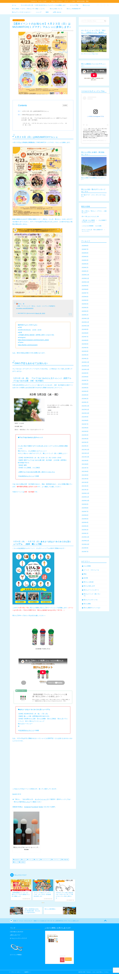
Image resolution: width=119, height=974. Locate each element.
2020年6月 (85, 515)
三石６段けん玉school (16, 931)
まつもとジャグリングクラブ (18, 938)
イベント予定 (74, 5)
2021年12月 (85, 449)
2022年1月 (85, 446)
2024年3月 (85, 351)
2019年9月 (85, 548)
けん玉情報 (87, 566)
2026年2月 (85, 267)
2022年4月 (85, 435)
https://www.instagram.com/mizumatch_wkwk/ (33, 340)
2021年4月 (85, 478)
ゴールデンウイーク (45, 859)
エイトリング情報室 (16, 954)
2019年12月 (85, 537)
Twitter (41, 807)
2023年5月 (85, 387)
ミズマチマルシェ (56, 859)
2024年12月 (85, 318)
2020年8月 (85, 508)
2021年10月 (85, 457)
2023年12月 (85, 362)
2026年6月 (85, 253)
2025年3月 (85, 307)
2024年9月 (85, 329)
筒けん (15, 862)
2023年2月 (85, 398)
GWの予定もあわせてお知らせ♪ (32, 114)
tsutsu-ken (86, 140)
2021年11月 (85, 453)
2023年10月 (85, 369)
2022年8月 (85, 420)
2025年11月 (85, 278)
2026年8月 (85, 245)
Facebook (34, 807)
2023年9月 (85, 373)
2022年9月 (85, 417)
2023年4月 (85, 391)
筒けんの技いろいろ (56, 8)
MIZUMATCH (16, 859)
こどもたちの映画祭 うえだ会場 (91, 226)
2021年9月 (85, 460)
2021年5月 (85, 475)
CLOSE (65, 105)
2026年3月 (85, 264)
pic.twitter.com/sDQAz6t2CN (24, 308)
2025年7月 (85, 293)
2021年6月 (85, 471)
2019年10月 (85, 544)
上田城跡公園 (65, 859)
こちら (28, 802)
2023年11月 (85, 366)
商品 (85, 574)
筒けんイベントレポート (91, 590)
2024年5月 (85, 344)
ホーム (14, 5)
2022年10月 (85, 413)
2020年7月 (85, 511)
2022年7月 (85, 424)
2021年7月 (85, 468)
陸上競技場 (22, 862)
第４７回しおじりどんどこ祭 (90, 216)
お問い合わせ (57, 12)
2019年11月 (85, 540)
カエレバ (68, 955)
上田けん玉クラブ (15, 935)
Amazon (68, 959)
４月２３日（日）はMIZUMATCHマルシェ (35, 111)
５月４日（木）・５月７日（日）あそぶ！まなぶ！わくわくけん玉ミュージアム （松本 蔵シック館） (45, 124)
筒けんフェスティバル (91, 599)
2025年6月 (85, 296)
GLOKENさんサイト (26, 476)
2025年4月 (85, 304)
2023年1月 (85, 402)
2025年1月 (85, 315)
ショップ (38, 12)
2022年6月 (85, 427)
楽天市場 (62, 959)
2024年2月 (85, 355)
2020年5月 (85, 519)
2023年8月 (85, 376)
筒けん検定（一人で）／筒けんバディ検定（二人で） (28, 8)
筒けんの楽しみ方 (89, 586)
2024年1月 (85, 358)
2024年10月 (85, 325)
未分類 (86, 578)
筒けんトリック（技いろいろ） (92, 594)
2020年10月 (85, 500)
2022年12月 (85, 406)
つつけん (30, 859)
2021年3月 (85, 482)
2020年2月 (85, 529)
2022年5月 (85, 431)
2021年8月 (85, 464)
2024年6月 (85, 340)
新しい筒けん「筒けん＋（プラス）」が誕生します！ (94, 211)
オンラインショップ (41, 799)
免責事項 (26, 972)
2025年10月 (85, 282)
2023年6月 (85, 384)
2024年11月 (85, 322)
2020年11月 (85, 497)
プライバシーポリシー (16, 972)
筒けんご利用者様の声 (74, 8)
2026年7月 (85, 249)
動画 (47, 12)
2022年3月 (85, 438)
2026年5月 (85, 256)
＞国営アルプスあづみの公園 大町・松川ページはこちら (36, 472)
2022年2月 (85, 442)
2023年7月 (85, 380)
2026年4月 (85, 260)
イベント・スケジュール (18, 20)
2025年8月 (85, 289)
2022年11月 (85, 409)
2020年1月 (85, 533)
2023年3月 (85, 395)
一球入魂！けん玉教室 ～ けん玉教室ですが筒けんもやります (94, 221)
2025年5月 (85, 300)
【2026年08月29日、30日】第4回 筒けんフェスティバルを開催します (43, 5)
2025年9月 (85, 285)
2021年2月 (85, 486)
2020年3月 (85, 526)
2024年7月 (85, 336)
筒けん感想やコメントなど (92, 607)
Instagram (27, 807)
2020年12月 (85, 493)
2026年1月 (85, 271)
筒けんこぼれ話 (88, 582)
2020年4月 (85, 522)
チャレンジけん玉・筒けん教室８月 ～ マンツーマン (94, 230)
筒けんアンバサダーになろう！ (22, 12)
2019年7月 (85, 551)
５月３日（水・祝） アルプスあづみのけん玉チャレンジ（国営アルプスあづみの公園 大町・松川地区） (44, 119)
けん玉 (23, 859)
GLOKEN (21, 548)
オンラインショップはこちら (89, 54)
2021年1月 (85, 489)
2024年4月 (85, 347)
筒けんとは (86, 5)
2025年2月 (85, 311)
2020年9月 (85, 504)
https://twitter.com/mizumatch (28, 345)
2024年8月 (85, 333)
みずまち (37, 859)
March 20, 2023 (40, 313)
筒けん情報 (87, 603)
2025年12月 (85, 274)
